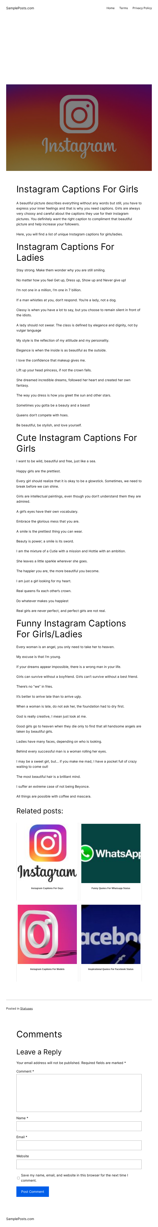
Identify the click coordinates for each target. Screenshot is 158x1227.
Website (22, 1156)
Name (22, 1118)
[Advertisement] (79, 57)
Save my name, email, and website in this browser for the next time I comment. (74, 1177)
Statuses (26, 1008)
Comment (25, 1071)
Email (21, 1137)
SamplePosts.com (20, 8)
